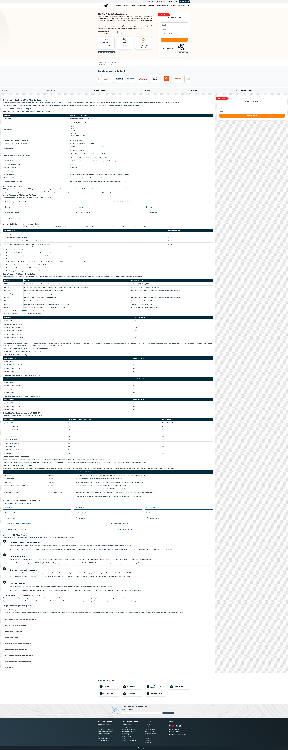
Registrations (141, 5)
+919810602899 (150, 1)
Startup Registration (103, 740)
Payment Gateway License (129, 740)
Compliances (151, 5)
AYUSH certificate (126, 735)
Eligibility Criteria (51, 90)
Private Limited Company (105, 726)
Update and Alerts (173, 1)
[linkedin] (177, 725)
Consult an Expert (185, 1)
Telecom (133, 5)
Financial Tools (181, 5)
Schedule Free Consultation (107, 52)
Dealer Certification (127, 724)
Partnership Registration (104, 738)
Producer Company (103, 737)
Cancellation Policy (150, 729)
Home (100, 62)
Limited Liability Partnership (105, 729)
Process (147, 90)
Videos (147, 738)
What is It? (5, 90)
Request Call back (174, 40)
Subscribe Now (168, 713)
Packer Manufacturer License (129, 728)
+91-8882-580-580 (161, 1)
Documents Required (101, 90)
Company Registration (104, 724)
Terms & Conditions (150, 731)
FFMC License (125, 733)
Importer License (126, 726)
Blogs (174, 5)
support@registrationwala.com (178, 734)
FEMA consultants (126, 737)
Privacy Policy (149, 726)
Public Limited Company (104, 733)
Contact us (148, 742)
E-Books (147, 735)
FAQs (146, 737)
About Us (147, 724)
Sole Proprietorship (103, 735)
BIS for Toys (125, 738)
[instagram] (180, 725)
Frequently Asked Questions (244, 90)
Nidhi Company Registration (105, 731)
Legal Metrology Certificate (129, 731)
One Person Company (103, 728)
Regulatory (125, 5)
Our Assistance (193, 90)
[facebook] (170, 725)
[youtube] (173, 725)
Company (117, 5)
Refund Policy (148, 728)
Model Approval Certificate (129, 729)
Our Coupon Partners (150, 733)
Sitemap (147, 740)
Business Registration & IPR (164, 5)
